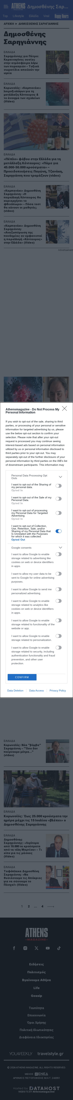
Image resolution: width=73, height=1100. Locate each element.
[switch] (59, 486)
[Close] (65, 409)
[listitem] (36, 476)
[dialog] (36, 550)
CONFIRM (22, 677)
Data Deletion (15, 690)
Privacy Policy (58, 690)
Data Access (36, 690)
